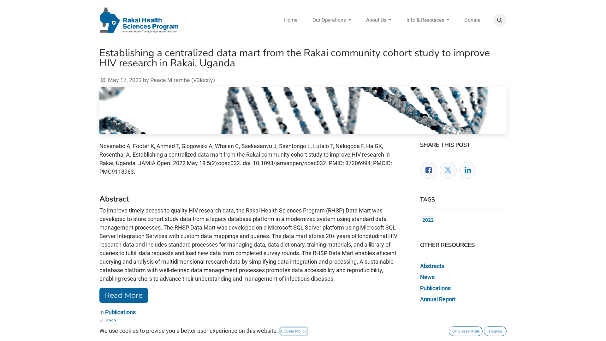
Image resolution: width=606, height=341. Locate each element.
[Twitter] (448, 170)
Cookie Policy (294, 331)
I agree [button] (495, 331)
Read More (124, 295)
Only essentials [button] (466, 331)
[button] (499, 20)
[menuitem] (290, 20)
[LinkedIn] (467, 170)
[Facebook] (428, 170)
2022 (428, 220)
